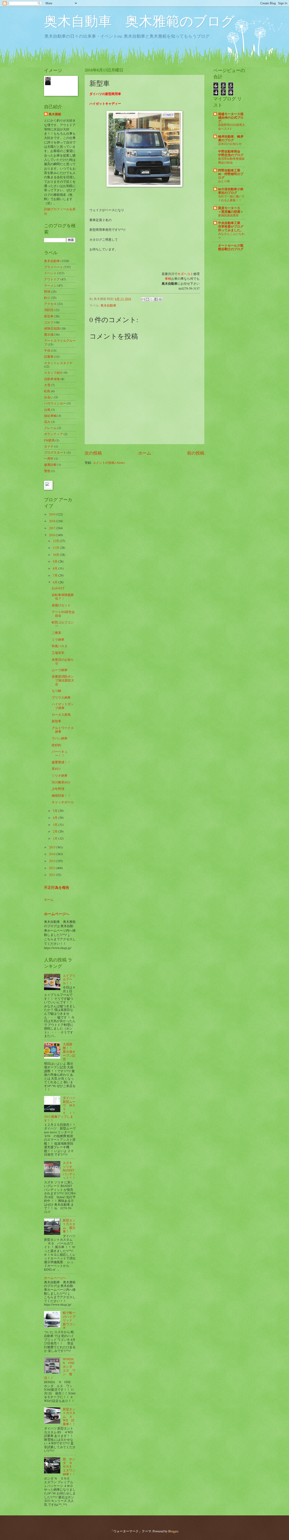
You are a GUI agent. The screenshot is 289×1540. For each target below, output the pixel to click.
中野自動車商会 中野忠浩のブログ (230, 153)
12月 (56, 541)
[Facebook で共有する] (156, 299)
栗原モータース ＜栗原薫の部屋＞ (230, 210)
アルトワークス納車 (63, 730)
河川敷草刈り (61, 782)
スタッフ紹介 (53, 372)
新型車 (49, 316)
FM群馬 (49, 440)
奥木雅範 (55, 114)
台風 (47, 409)
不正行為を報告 (56, 887)
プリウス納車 (61, 697)
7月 (55, 575)
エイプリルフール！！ (69, 979)
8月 (55, 568)
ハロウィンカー (55, 403)
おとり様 (224, 181)
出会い (49, 397)
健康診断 (50, 464)
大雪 (47, 385)
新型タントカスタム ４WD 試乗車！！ (69, 1416)
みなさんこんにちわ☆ (231, 236)
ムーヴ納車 (60, 670)
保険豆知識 (52, 328)
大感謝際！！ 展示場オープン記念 (69, 1051)
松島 (47, 391)
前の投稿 (195, 453)
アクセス (50, 304)
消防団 (49, 310)
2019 (52, 514)
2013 (52, 861)
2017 (52, 528)
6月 (55, 582)
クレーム (50, 428)
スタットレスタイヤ (58, 363)
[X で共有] (151, 299)
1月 (55, 838)
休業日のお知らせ (63, 661)
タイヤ (49, 446)
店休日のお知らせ (230, 144)
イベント (50, 273)
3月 (55, 824)
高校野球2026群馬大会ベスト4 (231, 127)
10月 (56, 554)
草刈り (56, 769)
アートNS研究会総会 (63, 614)
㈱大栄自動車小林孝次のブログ (230, 191)
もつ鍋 (56, 690)
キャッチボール (63, 802)
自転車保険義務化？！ (63, 597)
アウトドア (52, 279)
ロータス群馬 (61, 714)
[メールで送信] (143, 299)
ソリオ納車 (60, 775)
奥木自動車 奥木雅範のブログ (139, 21)
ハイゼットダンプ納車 (63, 706)
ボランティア (53, 434)
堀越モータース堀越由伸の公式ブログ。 (230, 117)
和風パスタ (60, 646)
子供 (47, 350)
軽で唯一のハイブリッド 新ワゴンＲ (69, 1320)
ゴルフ (49, 322)
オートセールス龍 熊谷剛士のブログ (230, 247)
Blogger (173, 1531)
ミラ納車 (58, 639)
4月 (55, 817)
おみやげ (58, 588)
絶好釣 (56, 745)
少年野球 (58, 789)
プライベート (53, 267)
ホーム (144, 453)
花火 (47, 422)
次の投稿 (93, 453)
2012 (52, 868)
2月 (55, 831)
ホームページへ (56, 914)
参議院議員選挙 (228, 215)
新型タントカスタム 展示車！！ (69, 1226)
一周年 (49, 458)
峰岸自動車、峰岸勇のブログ (230, 138)
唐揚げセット (61, 605)
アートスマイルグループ (60, 342)
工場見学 (58, 653)
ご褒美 (56, 632)
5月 (55, 810)
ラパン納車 (60, 738)
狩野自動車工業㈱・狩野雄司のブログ (230, 174)
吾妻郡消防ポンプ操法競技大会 (63, 680)
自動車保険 (52, 379)
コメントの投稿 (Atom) (109, 462)
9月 (55, 561)
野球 (47, 291)
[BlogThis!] (147, 299)
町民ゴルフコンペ (63, 624)
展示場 (49, 334)
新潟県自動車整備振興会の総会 (231, 160)
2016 (52, 535)
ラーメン (50, 285)
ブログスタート (55, 452)
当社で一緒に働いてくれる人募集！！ (231, 198)
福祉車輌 (50, 415)
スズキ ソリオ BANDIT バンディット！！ (69, 1170)
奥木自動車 (108, 305)
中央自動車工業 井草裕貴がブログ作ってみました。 (230, 226)
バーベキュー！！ (60, 753)
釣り (47, 298)
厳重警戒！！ (61, 762)
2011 (52, 875)
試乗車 (49, 356)
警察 (47, 471)
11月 (56, 547)
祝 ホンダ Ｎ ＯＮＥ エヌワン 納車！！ (71, 1466)
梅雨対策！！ (61, 795)
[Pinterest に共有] (160, 299)
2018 (52, 521)
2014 (52, 854)
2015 (52, 847)
